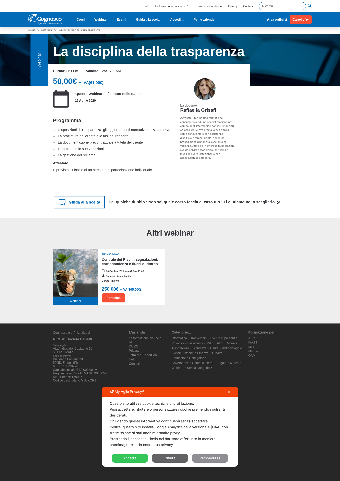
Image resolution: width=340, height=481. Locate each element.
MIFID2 (253, 351)
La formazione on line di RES (173, 6)
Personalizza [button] (210, 458)
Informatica (179, 338)
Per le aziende (204, 19)
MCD (252, 347)
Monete (232, 343)
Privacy (232, 6)
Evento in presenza (223, 338)
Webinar (100, 19)
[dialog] (170, 427)
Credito (217, 353)
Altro (220, 343)
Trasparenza (180, 348)
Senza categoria (198, 368)
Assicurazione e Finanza (191, 353)
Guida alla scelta (148, 19)
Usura (214, 348)
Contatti (248, 6)
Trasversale (198, 338)
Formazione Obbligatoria (189, 358)
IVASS (253, 342)
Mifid (210, 343)
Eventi (121, 19)
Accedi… (177, 19)
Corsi (81, 19)
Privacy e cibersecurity (187, 343)
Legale (221, 363)
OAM (251, 355)
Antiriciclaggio (232, 348)
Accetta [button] (129, 458)
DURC (133, 346)
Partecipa (113, 297)
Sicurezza (200, 348)
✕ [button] (228, 392)
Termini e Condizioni (209, 6)
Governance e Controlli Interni (192, 363)
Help (146, 6)
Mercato (235, 363)
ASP (251, 338)
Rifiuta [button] (170, 458)
